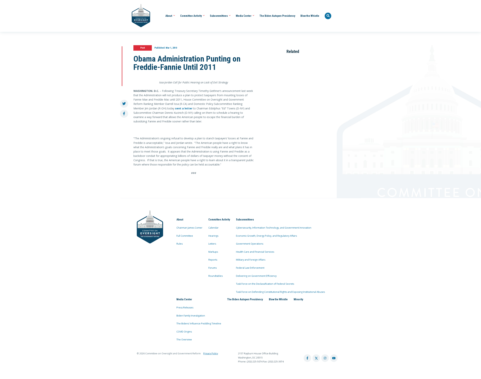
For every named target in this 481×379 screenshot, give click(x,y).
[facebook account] (307, 358)
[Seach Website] (328, 16)
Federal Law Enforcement (250, 267)
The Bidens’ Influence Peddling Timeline (198, 323)
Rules (179, 243)
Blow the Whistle (309, 15)
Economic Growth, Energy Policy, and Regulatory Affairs (266, 235)
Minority (298, 299)
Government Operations (249, 243)
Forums (212, 267)
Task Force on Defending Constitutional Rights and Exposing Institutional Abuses (280, 292)
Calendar (213, 227)
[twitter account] (316, 358)
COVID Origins (184, 331)
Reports (212, 259)
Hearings (213, 235)
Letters (212, 243)
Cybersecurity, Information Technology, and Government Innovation (273, 227)
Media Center (244, 15)
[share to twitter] (124, 104)
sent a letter (183, 108)
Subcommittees (219, 15)
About (169, 15)
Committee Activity (191, 15)
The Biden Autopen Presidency (277, 15)
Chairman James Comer (189, 227)
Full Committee (184, 235)
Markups (213, 251)
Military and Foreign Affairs (250, 259)
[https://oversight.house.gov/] (139, 16)
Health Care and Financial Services (255, 251)
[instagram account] (325, 358)
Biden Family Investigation (190, 315)
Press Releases (184, 307)
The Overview (184, 339)
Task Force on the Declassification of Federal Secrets (265, 283)
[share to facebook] (124, 114)
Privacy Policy (210, 353)
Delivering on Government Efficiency (256, 276)
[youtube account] (334, 358)
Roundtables (215, 276)
